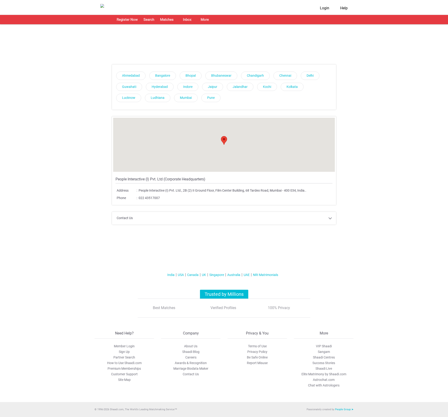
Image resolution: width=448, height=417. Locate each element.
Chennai (285, 76)
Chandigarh (255, 76)
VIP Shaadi (324, 346)
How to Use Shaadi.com (124, 363)
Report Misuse (257, 363)
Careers (190, 357)
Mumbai (186, 98)
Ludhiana (157, 98)
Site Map (124, 380)
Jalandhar (240, 87)
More (205, 19)
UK (204, 275)
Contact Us (191, 374)
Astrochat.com (324, 380)
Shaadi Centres (324, 357)
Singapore (216, 275)
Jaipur (212, 87)
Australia (233, 275)
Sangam (324, 352)
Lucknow (128, 98)
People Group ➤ (344, 409)
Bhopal (191, 76)
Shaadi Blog (191, 352)
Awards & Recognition (191, 363)
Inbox (187, 19)
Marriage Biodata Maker (190, 368)
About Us (190, 346)
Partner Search (124, 357)
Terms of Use (257, 346)
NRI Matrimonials (265, 275)
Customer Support (124, 374)
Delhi (310, 76)
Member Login (124, 346)
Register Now (127, 19)
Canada (193, 275)
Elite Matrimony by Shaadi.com (323, 374)
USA (181, 275)
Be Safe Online (257, 357)
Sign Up (124, 352)
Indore (187, 87)
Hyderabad (160, 87)
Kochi (267, 87)
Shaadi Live (323, 368)
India (171, 275)
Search (149, 19)
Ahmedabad (131, 76)
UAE (247, 275)
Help (344, 8)
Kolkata (292, 87)
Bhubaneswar (221, 76)
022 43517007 (149, 198)
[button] (224, 140)
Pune (211, 98)
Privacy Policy (257, 352)
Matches (167, 19)
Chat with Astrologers (324, 385)
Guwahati (129, 87)
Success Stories (323, 363)
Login (324, 8)
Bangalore (162, 76)
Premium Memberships (124, 368)
